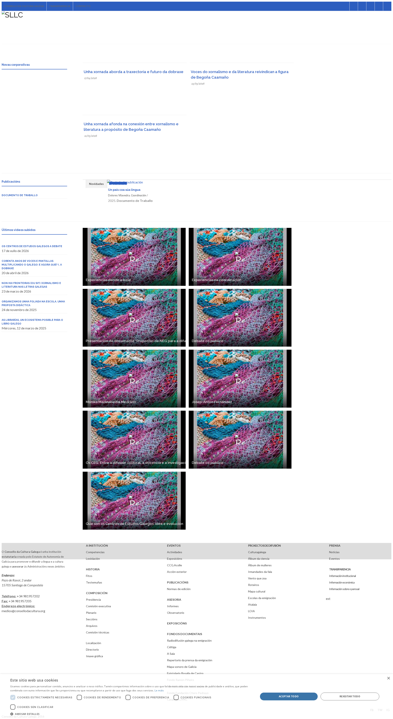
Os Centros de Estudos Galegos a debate (32, 246)
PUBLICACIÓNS (177, 582)
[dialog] (196, 696)
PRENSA (334, 545)
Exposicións (174, 558)
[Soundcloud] (362, 6)
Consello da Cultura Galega (24, 6)
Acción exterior (177, 571)
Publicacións (11, 181)
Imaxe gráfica (94, 656)
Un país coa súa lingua (124, 189)
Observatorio (175, 612)
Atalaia (252, 604)
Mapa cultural (256, 591)
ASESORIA (174, 599)
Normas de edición (179, 589)
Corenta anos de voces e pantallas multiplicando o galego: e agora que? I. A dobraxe (32, 265)
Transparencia (59, 6)
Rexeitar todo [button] (350, 696)
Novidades (96, 183)
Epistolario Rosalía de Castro (185, 673)
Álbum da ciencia (258, 558)
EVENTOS (174, 545)
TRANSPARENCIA (340, 569)
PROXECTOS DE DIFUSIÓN (264, 545)
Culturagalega (257, 552)
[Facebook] (345, 6)
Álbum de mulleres (260, 565)
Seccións (91, 619)
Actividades (174, 552)
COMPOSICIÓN (96, 593)
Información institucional (342, 576)
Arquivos (91, 625)
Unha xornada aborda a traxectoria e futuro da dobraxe (133, 72)
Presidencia (93, 599)
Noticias (334, 552)
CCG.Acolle (174, 565)
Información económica (342, 582)
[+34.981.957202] (379, 6)
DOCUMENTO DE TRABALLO (20, 195)
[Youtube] (370, 6)
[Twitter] (354, 6)
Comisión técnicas (97, 632)
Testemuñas (94, 582)
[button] (130, 714)
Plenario (91, 612)
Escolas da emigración (262, 598)
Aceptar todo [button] (289, 696)
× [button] (388, 678)
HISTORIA (93, 569)
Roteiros (253, 585)
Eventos (334, 558)
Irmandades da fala (260, 571)
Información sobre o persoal (344, 589)
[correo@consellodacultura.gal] (387, 6)
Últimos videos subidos (18, 230)
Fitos (89, 576)
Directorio (92, 649)
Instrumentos (257, 617)
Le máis (159, 690)
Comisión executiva (98, 606)
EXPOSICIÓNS (177, 623)
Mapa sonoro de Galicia (181, 666)
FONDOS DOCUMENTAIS (184, 634)
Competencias (95, 552)
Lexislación (93, 558)
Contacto (83, 6)
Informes (173, 606)
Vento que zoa (257, 578)
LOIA (251, 611)
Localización (93, 643)
